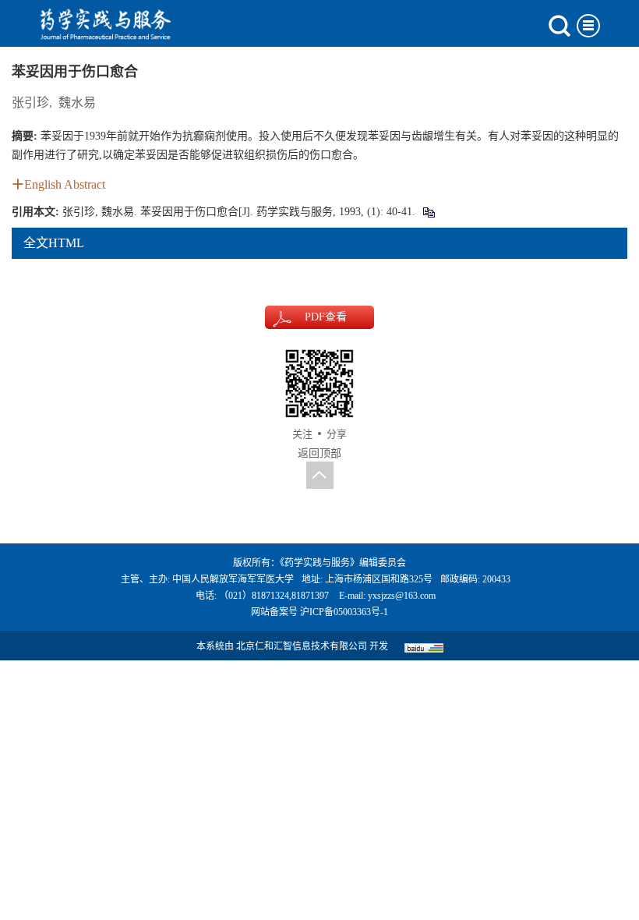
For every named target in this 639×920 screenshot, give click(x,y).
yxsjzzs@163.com (402, 595)
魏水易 (77, 102)
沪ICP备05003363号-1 (344, 612)
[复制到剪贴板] (428, 212)
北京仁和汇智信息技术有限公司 (301, 646)
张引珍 (30, 102)
